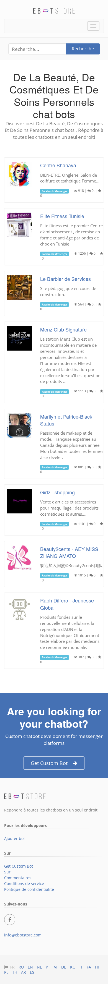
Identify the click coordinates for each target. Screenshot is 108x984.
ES (32, 972)
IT (81, 967)
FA (89, 967)
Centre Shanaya (58, 165)
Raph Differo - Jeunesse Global (67, 604)
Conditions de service (24, 883)
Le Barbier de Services (65, 278)
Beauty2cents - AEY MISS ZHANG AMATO (69, 552)
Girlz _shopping (57, 492)
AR (23, 972)
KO (73, 967)
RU (21, 967)
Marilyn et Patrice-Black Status (66, 420)
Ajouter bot (14, 838)
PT (48, 967)
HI (97, 967)
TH (14, 972)
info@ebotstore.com (23, 935)
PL (6, 972)
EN (30, 967)
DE (63, 967)
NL (39, 967)
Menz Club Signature (63, 329)
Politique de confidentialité (29, 889)
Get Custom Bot (49, 763)
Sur (7, 872)
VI (55, 967)
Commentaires (17, 877)
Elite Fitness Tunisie (62, 216)
